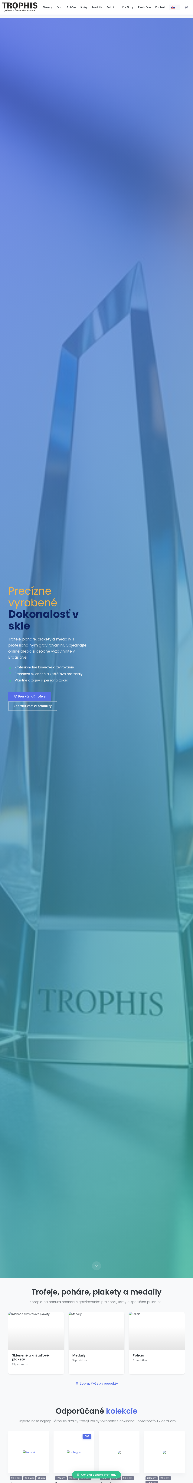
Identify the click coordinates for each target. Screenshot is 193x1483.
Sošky (84, 7)
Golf (59, 7)
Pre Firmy (128, 7)
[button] (174, 7)
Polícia (111, 7)
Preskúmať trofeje (31, 696)
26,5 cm (127, 1478)
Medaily (97, 7)
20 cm (73, 1478)
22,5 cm (164, 1478)
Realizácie (144, 7)
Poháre (71, 7)
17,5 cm (61, 1478)
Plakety (47, 7)
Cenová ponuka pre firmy (98, 1475)
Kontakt (160, 7)
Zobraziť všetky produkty (33, 706)
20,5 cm (16, 1478)
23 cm (41, 1478)
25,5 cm (29, 1478)
